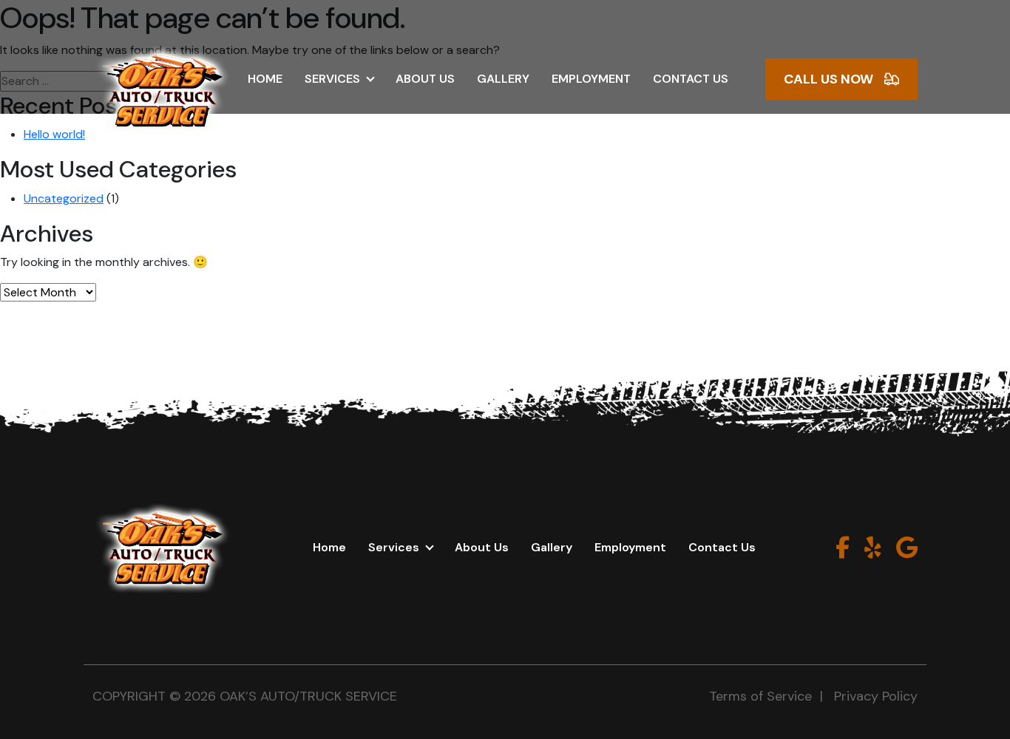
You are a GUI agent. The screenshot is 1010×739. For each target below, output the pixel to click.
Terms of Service (760, 696)
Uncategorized (64, 198)
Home (265, 78)
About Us (425, 78)
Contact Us (690, 78)
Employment (591, 78)
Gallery (503, 78)
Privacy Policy (876, 696)
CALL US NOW (828, 79)
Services (332, 78)
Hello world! (54, 134)
